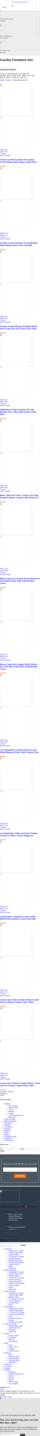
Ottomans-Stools (14, 1360)
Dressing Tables (14, 1358)
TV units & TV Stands (16, 1257)
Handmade (8, 1138)
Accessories (8, 1127)
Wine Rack (12, 1268)
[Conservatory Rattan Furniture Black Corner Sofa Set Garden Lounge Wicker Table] (16, 1039)
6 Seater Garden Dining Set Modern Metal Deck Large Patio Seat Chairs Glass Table (18, 327)
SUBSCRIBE (20, 1176)
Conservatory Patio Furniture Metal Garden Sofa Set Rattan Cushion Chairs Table (19, 1001)
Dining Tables (13, 1108)
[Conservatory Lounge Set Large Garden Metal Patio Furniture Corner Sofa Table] (16, 872)
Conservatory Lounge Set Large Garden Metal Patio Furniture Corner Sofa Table (18, 917)
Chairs (11, 1109)
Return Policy (13, 1220)
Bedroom (7, 1131)
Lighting (7, 1125)
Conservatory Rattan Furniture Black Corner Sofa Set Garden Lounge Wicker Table (20, 1084)
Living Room (8, 1140)
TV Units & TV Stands (16, 1312)
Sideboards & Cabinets (16, 1251)
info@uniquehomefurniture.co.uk (20, 2)
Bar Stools (12, 1330)
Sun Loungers (13, 1106)
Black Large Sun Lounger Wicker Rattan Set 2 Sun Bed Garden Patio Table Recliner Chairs (20, 580)
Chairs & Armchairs (15, 1318)
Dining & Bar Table (15, 1260)
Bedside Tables (14, 1255)
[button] (4, 150)
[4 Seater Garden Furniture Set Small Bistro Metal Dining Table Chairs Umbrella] (16, 199)
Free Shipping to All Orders (6, 37)
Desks (11, 1266)
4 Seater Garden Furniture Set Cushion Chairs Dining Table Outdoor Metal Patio (18, 161)
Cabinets (11, 1349)
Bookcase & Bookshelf (16, 1262)
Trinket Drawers (14, 1351)
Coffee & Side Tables (16, 1253)
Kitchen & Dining (10, 1136)
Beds (10, 1355)
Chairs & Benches (15, 1258)
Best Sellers (8, 1123)
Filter (2, 1151)
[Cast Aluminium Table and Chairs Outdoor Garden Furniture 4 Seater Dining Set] (16, 789)
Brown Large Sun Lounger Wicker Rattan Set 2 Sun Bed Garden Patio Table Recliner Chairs (19, 666)
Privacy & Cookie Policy (17, 1227)
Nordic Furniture (10, 1119)
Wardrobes (12, 1362)
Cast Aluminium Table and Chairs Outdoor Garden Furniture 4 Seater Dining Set (19, 834)
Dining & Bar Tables (16, 1326)
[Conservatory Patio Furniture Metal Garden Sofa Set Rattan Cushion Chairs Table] (16, 955)
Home (2, 80)
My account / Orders (15, 1214)
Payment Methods (15, 1216)
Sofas (10, 1316)
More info (3, 1397)
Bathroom (7, 1129)
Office (6, 1133)
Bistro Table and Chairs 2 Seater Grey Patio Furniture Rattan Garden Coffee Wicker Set (19, 496)
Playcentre (12, 1117)
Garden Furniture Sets (16, 1115)
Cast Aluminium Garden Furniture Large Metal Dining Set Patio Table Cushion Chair (19, 751)
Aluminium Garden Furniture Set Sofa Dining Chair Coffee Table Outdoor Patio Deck (18, 411)
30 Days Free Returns (5, 51)
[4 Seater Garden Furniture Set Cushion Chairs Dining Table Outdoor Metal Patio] (16, 115)
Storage (11, 1320)
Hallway (7, 1134)
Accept (9, 1397)
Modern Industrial (10, 1121)
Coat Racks (12, 1337)
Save (22, 1435)
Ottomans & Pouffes (15, 1322)
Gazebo (11, 1113)
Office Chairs (13, 1347)
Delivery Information (16, 1218)
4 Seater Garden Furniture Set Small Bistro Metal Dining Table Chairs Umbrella (19, 244)
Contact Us (12, 1229)
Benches (11, 1111)
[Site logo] (20, 10)
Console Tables (14, 1264)
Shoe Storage (13, 1341)
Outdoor (8, 80)
